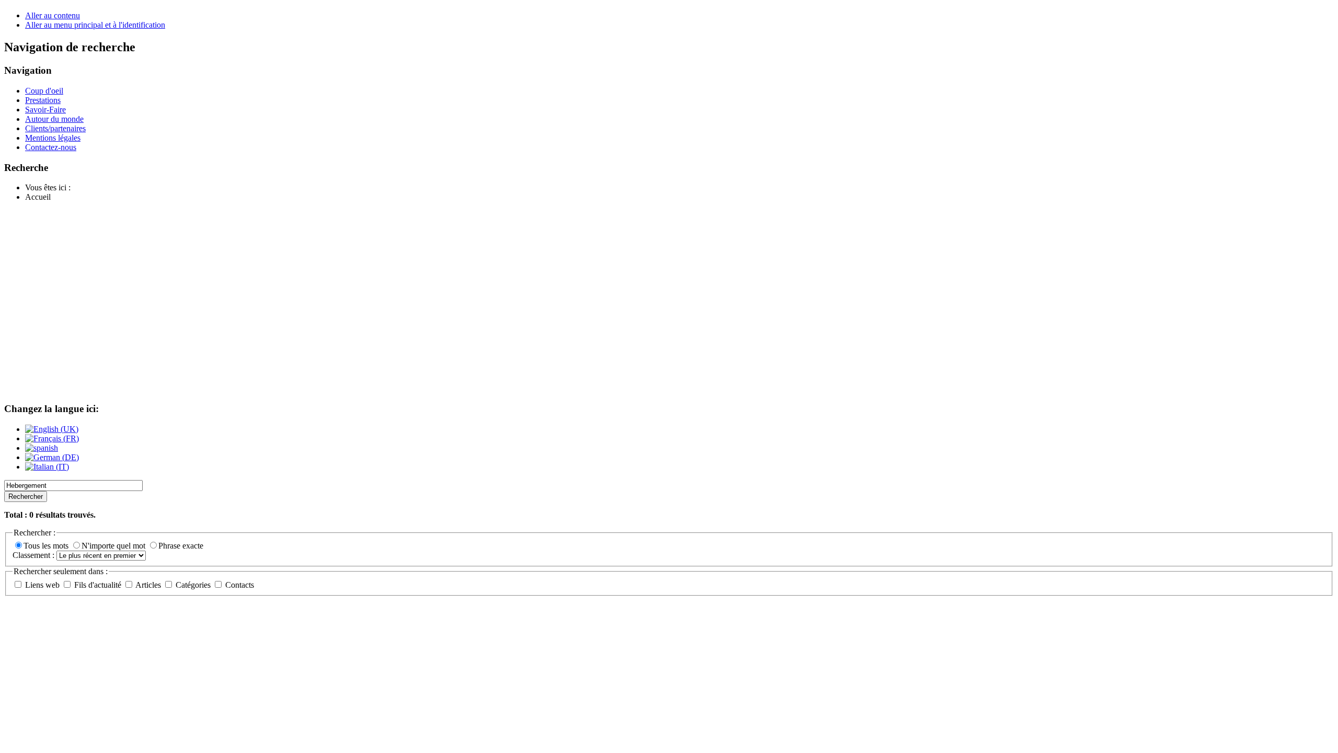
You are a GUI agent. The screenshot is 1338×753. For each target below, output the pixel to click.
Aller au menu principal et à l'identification (95, 24)
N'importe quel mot (114, 545)
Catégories (193, 584)
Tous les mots (47, 545)
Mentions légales (52, 137)
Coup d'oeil (44, 90)
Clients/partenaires (55, 128)
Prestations (43, 100)
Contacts (238, 584)
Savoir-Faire (45, 109)
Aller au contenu (52, 15)
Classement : (34, 555)
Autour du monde (54, 119)
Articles (148, 584)
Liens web (42, 584)
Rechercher (25, 496)
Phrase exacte (180, 545)
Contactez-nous (50, 147)
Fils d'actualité (97, 584)
